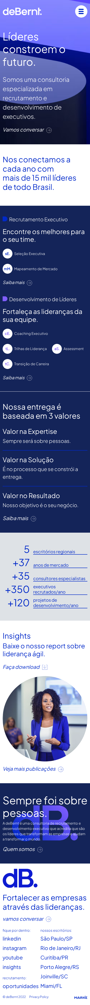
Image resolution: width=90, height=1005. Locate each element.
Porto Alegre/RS (59, 967)
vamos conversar (23, 918)
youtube (13, 957)
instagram (14, 948)
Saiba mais (14, 282)
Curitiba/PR (54, 957)
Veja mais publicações (29, 768)
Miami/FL (51, 986)
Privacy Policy (38, 997)
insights (12, 967)
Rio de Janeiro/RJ (60, 948)
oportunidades (21, 986)
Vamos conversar (24, 129)
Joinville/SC (54, 976)
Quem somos (19, 849)
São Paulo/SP (56, 938)
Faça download (21, 667)
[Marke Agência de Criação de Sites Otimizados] (80, 997)
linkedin (12, 938)
